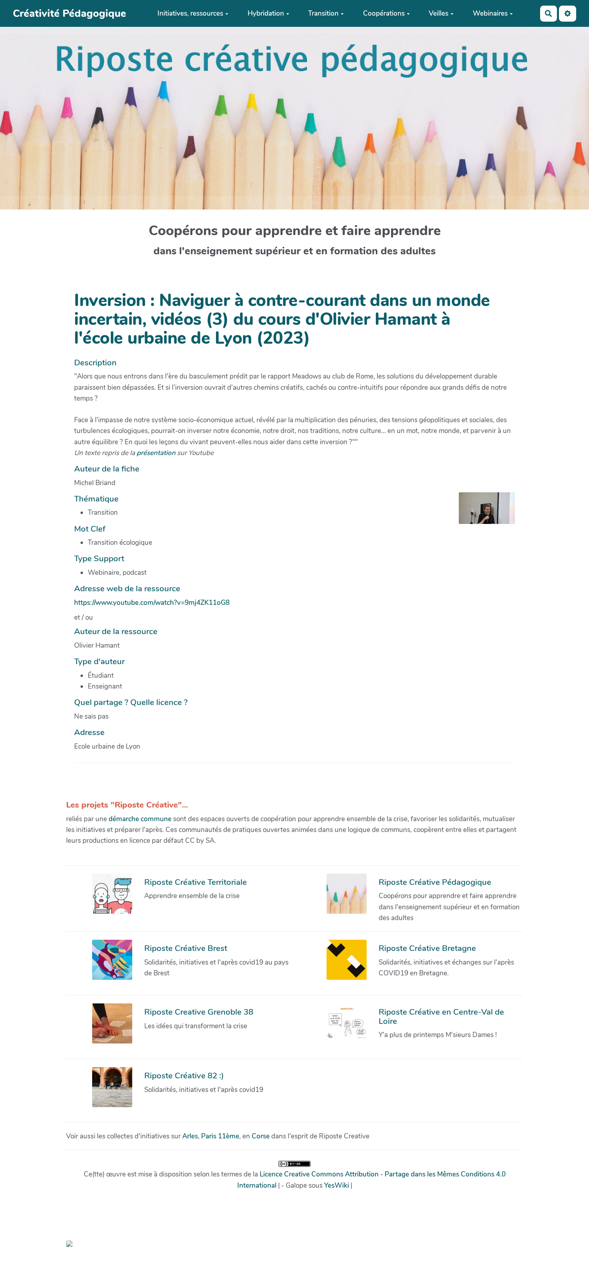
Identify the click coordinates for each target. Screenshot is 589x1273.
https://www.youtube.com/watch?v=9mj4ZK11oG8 (152, 602)
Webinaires (490, 13)
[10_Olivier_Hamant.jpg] (483, 512)
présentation (156, 452)
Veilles (438, 13)
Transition (323, 13)
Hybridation (266, 13)
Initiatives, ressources (190, 13)
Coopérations (384, 13)
